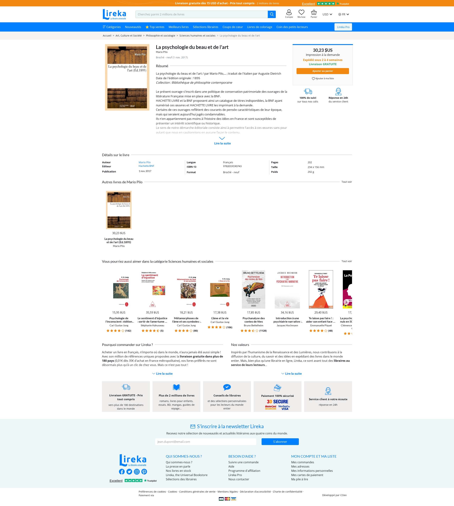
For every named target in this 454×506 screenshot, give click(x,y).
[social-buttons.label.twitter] (129, 472)
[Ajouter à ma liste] (130, 193)
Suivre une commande (243, 462)
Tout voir (347, 181)
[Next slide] (346, 302)
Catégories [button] (113, 27)
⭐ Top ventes (154, 27)
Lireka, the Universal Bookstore (186, 475)
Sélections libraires (205, 27)
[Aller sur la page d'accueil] (114, 14)
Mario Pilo (162, 51)
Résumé (162, 66)
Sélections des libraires (181, 479)
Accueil (107, 35)
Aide (231, 466)
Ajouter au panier (322, 70)
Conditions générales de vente (197, 491)
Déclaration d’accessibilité (255, 491)
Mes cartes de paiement (307, 475)
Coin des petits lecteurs (292, 27)
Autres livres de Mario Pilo (122, 182)
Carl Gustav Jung (119, 325)
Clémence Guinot (350, 325)
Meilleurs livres (179, 27)
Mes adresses (300, 466)
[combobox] (201, 14)
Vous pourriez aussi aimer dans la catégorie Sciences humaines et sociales (157, 261)
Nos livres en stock (178, 471)
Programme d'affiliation (244, 471)
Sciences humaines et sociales (197, 35)
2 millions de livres (268, 3)
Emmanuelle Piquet (321, 325)
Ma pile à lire (299, 479)
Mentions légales (228, 491)
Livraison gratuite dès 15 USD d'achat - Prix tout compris (214, 3)
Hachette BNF (146, 165)
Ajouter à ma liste (324, 78)
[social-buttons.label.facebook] (122, 472)
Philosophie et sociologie (160, 35)
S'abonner (280, 442)
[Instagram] (137, 472)
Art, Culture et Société (129, 35)
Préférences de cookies (152, 491)
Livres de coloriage (259, 27)
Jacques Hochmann (287, 325)
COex (343, 495)
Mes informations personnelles (312, 471)
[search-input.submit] (272, 14)
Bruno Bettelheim (253, 325)
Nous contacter (238, 479)
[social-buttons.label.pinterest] (144, 472)
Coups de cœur (233, 27)
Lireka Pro (343, 27)
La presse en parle (178, 466)
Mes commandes (302, 462)
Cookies (172, 491)
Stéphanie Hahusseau (152, 325)
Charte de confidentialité (287, 491)
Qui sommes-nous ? (179, 462)
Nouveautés (133, 27)
